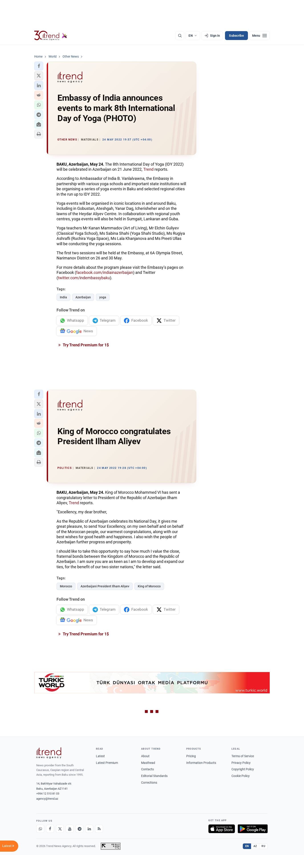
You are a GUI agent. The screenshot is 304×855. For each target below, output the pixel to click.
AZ (255, 846)
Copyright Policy (242, 769)
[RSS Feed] (99, 829)
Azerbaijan (83, 297)
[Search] (179, 35)
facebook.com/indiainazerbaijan (104, 272)
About (145, 756)
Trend (148, 169)
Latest (100, 756)
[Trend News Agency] (48, 753)
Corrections (149, 782)
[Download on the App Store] (221, 828)
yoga (102, 297)
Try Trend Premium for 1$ (85, 345)
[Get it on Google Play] (253, 828)
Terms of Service (242, 756)
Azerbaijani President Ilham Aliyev (105, 586)
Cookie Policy (240, 776)
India (63, 297)
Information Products (201, 763)
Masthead (148, 763)
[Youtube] (70, 829)
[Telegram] (79, 829)
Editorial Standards (154, 776)
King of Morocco (149, 586)
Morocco (66, 586)
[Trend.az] (50, 35)
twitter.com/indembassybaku (84, 277)
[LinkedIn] (89, 829)
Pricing (191, 756)
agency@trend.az (47, 798)
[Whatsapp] (40, 829)
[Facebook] (50, 829)
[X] (60, 829)
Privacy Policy (241, 763)
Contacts (147, 769)
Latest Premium (107, 763)
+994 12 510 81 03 (47, 793)
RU (263, 846)
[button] (38, 66)
